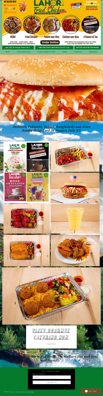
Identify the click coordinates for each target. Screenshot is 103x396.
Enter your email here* (39, 374)
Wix (32, 392)
